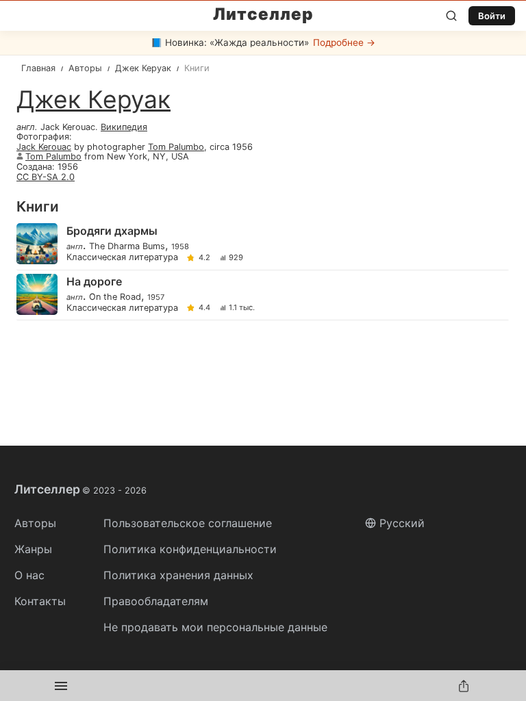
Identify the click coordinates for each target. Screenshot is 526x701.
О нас (29, 575)
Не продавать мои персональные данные (215, 627)
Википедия (124, 127)
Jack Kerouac (43, 147)
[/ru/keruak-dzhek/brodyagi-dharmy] (262, 245)
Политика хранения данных (178, 575)
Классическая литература (122, 257)
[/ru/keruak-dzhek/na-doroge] (262, 295)
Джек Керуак (93, 99)
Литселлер (263, 14)
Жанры (33, 549)
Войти (491, 15)
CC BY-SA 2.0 (45, 177)
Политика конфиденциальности (190, 549)
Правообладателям (155, 601)
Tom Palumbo (176, 147)
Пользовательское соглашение (187, 523)
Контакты (40, 601)
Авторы (35, 523)
